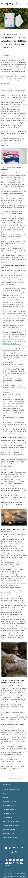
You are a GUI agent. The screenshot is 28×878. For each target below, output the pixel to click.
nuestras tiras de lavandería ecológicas (13, 136)
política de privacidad (9, 801)
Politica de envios (8, 813)
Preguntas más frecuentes (11, 789)
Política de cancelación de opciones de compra (15, 876)
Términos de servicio (9, 805)
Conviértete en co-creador (11, 821)
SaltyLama (12, 865)
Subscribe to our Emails (10, 837)
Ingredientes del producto (11, 825)
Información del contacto (20, 873)
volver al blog (15, 778)
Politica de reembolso (9, 809)
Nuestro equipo (7, 817)
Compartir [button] (7, 55)
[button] (2, 4)
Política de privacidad (9, 870)
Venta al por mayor (8, 833)
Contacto (6, 797)
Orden (5, 793)
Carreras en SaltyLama (10, 829)
